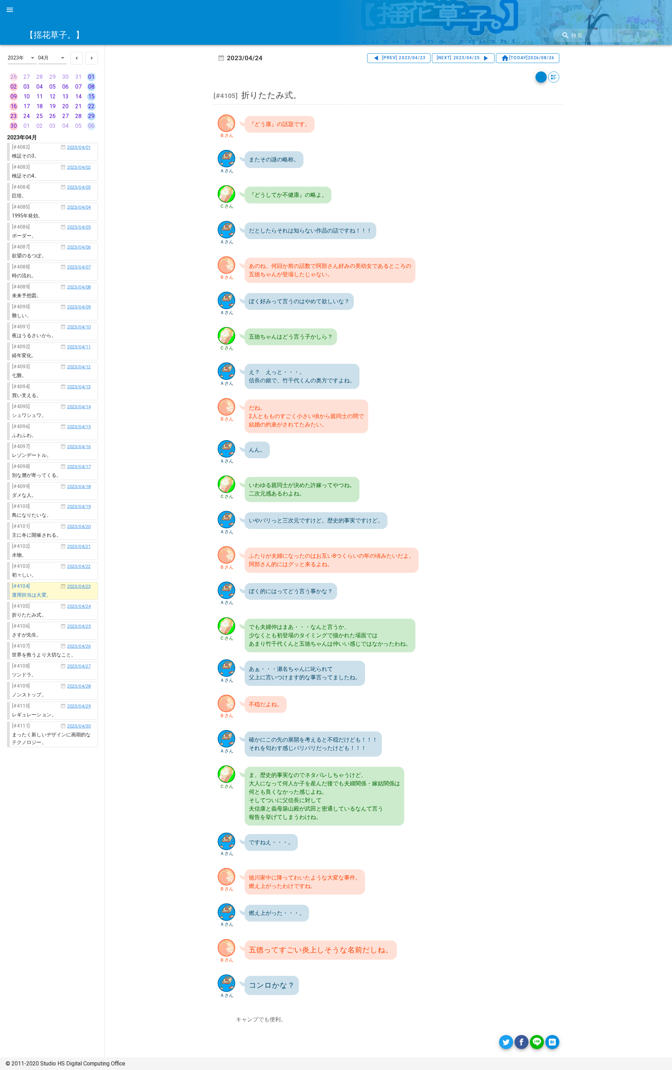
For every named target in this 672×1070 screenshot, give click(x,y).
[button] (22, 58)
